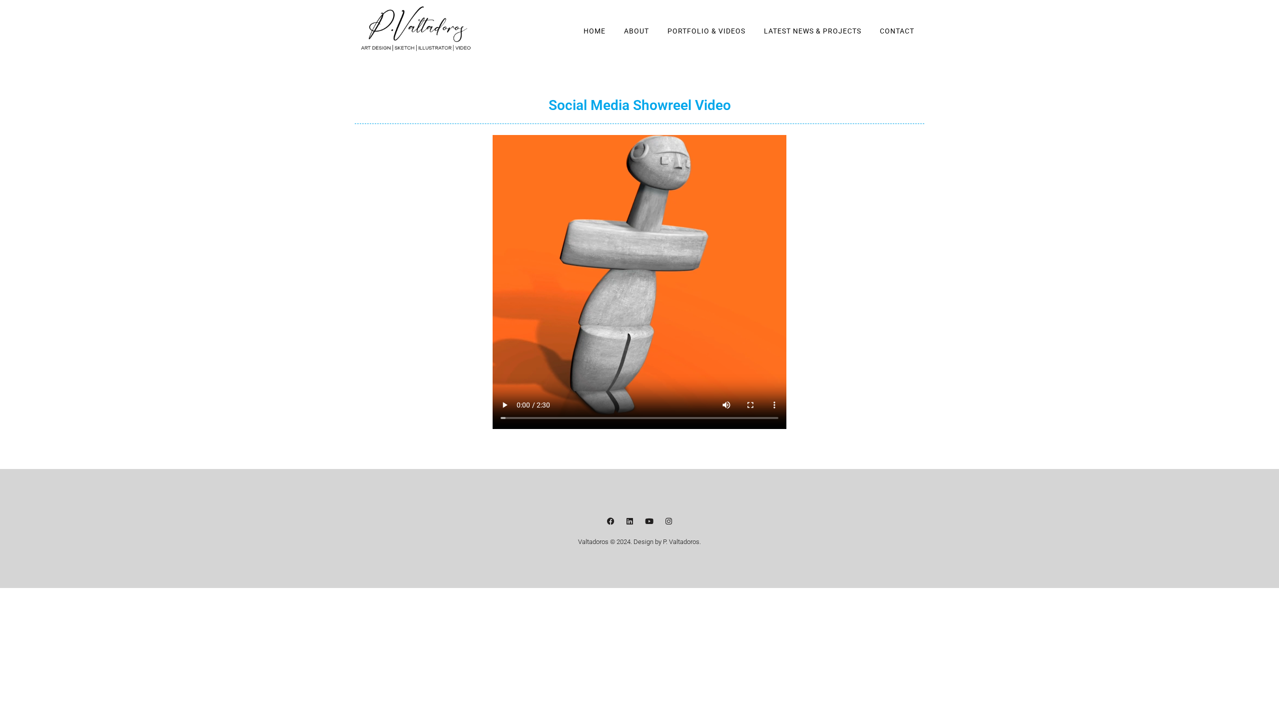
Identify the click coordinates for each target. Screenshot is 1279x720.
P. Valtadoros (681, 542)
